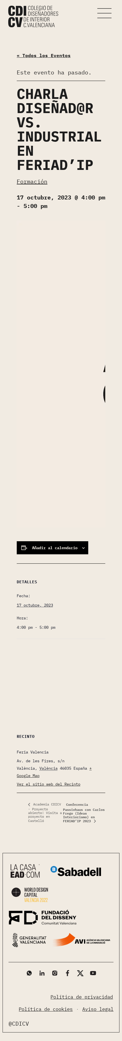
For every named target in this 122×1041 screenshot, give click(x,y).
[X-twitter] (80, 973)
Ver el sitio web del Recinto (48, 784)
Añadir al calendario (54, 547)
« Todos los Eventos (44, 55)
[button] (104, 13)
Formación (32, 181)
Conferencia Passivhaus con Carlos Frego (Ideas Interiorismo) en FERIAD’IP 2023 (84, 812)
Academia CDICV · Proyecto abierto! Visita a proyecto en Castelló (45, 812)
